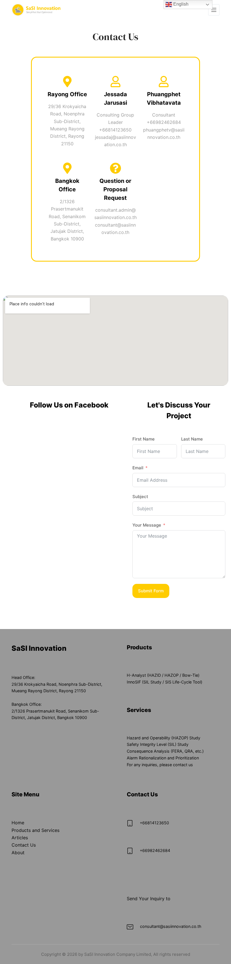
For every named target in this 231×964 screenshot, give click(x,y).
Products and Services (35, 830)
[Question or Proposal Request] (115, 168)
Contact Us (24, 845)
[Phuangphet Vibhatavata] (163, 81)
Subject (140, 496)
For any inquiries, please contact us (160, 764)
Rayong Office (67, 94)
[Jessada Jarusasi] (115, 81)
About (18, 852)
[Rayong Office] (67, 81)
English (180, 4)
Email (137, 467)
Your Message (146, 525)
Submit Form (151, 590)
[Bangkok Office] (67, 168)
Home (18, 822)
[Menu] (213, 10)
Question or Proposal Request (115, 189)
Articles (20, 837)
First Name (143, 439)
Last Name (192, 439)
